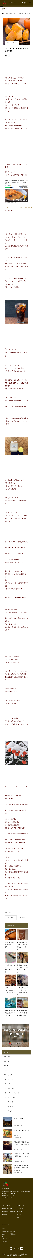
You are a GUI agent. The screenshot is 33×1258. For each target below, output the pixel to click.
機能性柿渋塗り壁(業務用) (8, 1211)
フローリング (8, 1075)
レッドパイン (9, 1106)
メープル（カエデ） (11, 1088)
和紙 (5, 1070)
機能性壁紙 (4, 1214)
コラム (3, 1228)
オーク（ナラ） (9, 1079)
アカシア (7, 1084)
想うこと (15, 42)
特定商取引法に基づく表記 (8, 1231)
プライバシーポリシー (7, 1239)
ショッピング (19, 1208)
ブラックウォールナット (12, 1093)
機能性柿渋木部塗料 (7, 1208)
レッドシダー (9, 1111)
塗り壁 (6, 1065)
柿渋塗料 (6, 1061)
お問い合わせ (5, 1241)
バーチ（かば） (9, 1102)
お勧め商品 (7, 1056)
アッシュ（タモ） (10, 1097)
